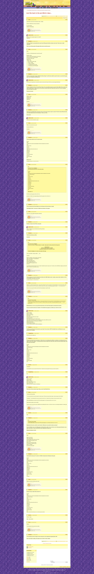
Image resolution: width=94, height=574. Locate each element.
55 (57, 541)
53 (55, 541)
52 (54, 541)
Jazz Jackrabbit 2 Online (47, 3)
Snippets (51, 6)
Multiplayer (44, 6)
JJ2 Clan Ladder (52, 0)
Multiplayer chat (57, 0)
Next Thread (49, 543)
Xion (29, 19)
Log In (62, 6)
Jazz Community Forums (42, 0)
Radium (30, 41)
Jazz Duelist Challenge (47, 0)
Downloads (29, 6)
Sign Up (65, 6)
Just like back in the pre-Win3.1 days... (39, 13)
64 (62, 541)
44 (50, 541)
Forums (33, 6)
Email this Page (29, 547)
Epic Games (30, 570)
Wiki (55, 6)
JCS (48, 6)
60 (61, 541)
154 (64, 541)
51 (53, 541)
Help (59, 6)
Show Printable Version (30, 546)
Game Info (38, 6)
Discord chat (62, 0)
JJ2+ (59, 0)
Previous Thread (45, 543)
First (47, 541)
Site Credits (37, 569)
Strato (29, 364)
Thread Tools (65, 17)
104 (63, 541)
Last (67, 541)
